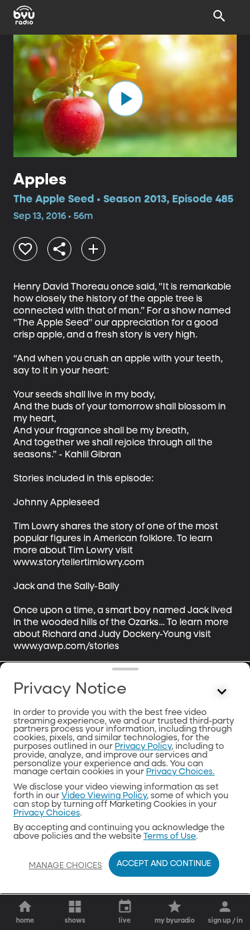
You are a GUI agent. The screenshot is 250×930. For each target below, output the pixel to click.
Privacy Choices (46, 813)
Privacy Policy (143, 746)
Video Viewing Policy (104, 796)
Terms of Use (169, 836)
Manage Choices (65, 866)
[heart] (25, 249)
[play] (125, 98)
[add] (93, 249)
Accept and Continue (164, 864)
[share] (59, 249)
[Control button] (222, 692)
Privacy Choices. (180, 772)
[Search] (219, 16)
